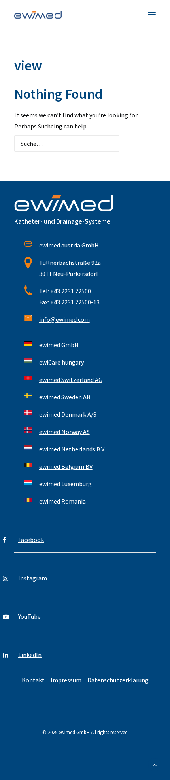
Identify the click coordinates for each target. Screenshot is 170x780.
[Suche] (85, 143)
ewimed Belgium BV (66, 466)
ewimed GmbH (59, 345)
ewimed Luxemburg (65, 484)
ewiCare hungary (61, 362)
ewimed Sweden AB (65, 397)
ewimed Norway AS (64, 432)
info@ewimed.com (64, 319)
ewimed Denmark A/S (67, 414)
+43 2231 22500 (70, 291)
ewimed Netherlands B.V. (72, 449)
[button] (152, 14)
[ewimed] (38, 15)
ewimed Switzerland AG (70, 379)
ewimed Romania (62, 501)
